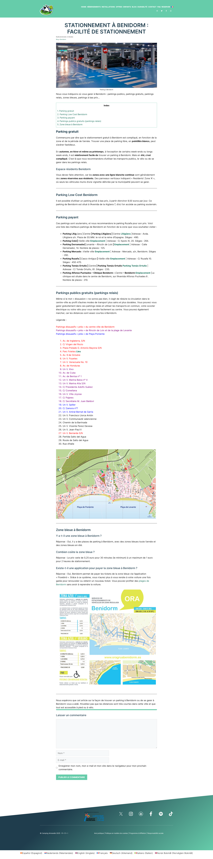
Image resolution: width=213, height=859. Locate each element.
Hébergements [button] (94, 7)
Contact (152, 7)
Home (83, 7)
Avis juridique (99, 833)
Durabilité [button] (142, 7)
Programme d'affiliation (137, 833)
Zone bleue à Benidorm (70, 124)
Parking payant (66, 117)
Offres (119, 7)
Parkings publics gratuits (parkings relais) (79, 121)
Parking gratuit (65, 111)
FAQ (159, 7)
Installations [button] (108, 7)
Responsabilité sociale (155, 833)
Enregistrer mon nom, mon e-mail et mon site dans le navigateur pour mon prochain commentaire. (102, 768)
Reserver (166, 7)
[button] (171, 7)
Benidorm (63, 39)
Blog (134, 7)
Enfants (127, 7)
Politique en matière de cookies (116, 833)
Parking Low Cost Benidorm (72, 114)
